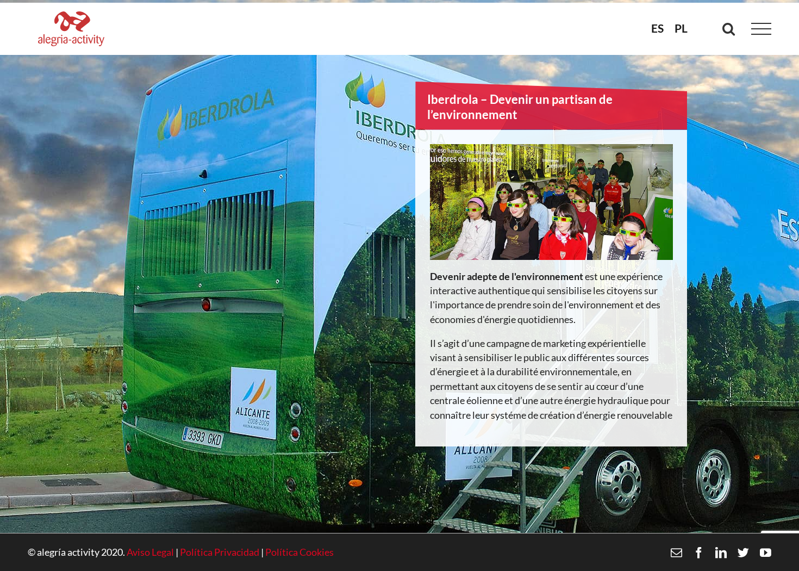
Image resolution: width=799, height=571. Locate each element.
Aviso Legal (150, 552)
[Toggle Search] (728, 28)
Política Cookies (299, 552)
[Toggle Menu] (761, 29)
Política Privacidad (219, 552)
